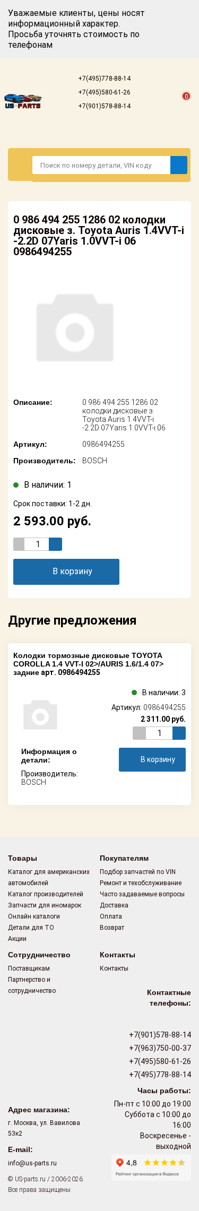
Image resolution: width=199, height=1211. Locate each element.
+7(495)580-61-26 (103, 92)
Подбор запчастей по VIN (138, 872)
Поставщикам (29, 968)
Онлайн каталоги (34, 916)
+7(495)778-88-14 (103, 78)
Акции (17, 938)
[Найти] (178, 165)
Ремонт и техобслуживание (140, 883)
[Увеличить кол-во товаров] (55, 544)
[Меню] (20, 164)
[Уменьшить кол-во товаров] (20, 544)
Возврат (112, 927)
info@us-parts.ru (32, 1163)
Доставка (114, 905)
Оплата (111, 916)
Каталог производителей (45, 894)
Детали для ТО (31, 927)
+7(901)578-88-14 (103, 106)
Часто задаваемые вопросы (142, 894)
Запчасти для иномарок (44, 905)
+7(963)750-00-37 (159, 1048)
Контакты (114, 968)
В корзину (72, 571)
